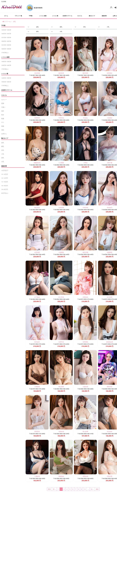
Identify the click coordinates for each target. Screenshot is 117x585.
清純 (2, 130)
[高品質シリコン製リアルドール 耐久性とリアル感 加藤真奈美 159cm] (37, 143)
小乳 (2, 154)
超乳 (37, 27)
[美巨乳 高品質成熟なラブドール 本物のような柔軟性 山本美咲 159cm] (61, 188)
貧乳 (37, 31)
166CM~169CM (6, 49)
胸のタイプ (92, 16)
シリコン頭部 (43, 16)
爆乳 (61, 27)
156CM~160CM (6, 41)
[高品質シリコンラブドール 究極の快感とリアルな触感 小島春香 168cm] (37, 367)
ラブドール (7, 21)
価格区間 (104, 16)
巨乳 (84, 27)
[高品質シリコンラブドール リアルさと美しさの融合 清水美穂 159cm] (37, 54)
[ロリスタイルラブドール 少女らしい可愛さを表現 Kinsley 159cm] (85, 98)
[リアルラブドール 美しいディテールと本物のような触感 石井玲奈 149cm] (61, 322)
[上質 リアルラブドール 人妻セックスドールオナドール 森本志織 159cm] (85, 233)
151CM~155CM (6, 37)
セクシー (4, 100)
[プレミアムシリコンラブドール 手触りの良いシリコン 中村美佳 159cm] (61, 98)
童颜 (2, 126)
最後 (97, 489)
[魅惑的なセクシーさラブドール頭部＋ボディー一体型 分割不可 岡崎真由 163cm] (61, 457)
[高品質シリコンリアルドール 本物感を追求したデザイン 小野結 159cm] (85, 143)
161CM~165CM (6, 45)
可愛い (3, 107)
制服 (2, 118)
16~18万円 (4, 186)
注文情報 (3, 1)
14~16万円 (4, 182)
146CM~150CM (6, 34)
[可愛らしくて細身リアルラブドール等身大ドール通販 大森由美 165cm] (85, 367)
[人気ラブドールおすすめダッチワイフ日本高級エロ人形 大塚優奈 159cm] (61, 233)
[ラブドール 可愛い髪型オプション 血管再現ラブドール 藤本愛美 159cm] (85, 54)
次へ (92, 489)
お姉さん (4, 134)
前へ (54, 489)
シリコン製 (55, 16)
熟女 (2, 115)
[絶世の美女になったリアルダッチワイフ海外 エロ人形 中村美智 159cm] (85, 188)
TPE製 (30, 16)
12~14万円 (4, 178)
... (88, 489)
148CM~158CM (6, 61)
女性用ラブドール (67, 16)
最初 (49, 489)
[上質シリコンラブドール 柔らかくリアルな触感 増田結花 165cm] (61, 412)
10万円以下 (4, 170)
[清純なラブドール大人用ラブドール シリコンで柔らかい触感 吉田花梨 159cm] (37, 233)
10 (85, 489)
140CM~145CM (6, 30)
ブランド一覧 (18, 16)
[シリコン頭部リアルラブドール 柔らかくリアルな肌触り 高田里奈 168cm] (37, 412)
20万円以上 (4, 193)
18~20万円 (4, 189)
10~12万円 (4, 174)
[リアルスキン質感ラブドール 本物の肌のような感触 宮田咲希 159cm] (37, 98)
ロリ (2, 122)
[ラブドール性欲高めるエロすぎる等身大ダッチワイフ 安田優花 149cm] (85, 322)
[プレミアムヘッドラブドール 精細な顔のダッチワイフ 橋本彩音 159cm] (61, 54)
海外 (2, 111)
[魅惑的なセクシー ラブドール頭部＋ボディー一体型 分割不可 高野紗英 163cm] (85, 457)
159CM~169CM (6, 65)
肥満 (2, 103)
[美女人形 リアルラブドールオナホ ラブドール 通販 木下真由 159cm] (37, 278)
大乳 (14, 21)
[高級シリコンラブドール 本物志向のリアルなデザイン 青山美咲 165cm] (61, 367)
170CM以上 (4, 53)
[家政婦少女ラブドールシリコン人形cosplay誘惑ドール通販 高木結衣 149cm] (37, 322)
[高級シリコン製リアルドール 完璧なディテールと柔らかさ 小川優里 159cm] (61, 143)
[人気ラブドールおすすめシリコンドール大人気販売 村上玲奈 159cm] (61, 278)
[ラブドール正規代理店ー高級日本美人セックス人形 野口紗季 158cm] (85, 412)
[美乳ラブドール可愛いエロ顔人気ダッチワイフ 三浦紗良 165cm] (37, 457)
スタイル (79, 16)
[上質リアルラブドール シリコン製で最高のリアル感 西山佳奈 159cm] (37, 188)
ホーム (6, 16)
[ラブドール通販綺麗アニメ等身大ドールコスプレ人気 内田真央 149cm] (85, 278)
